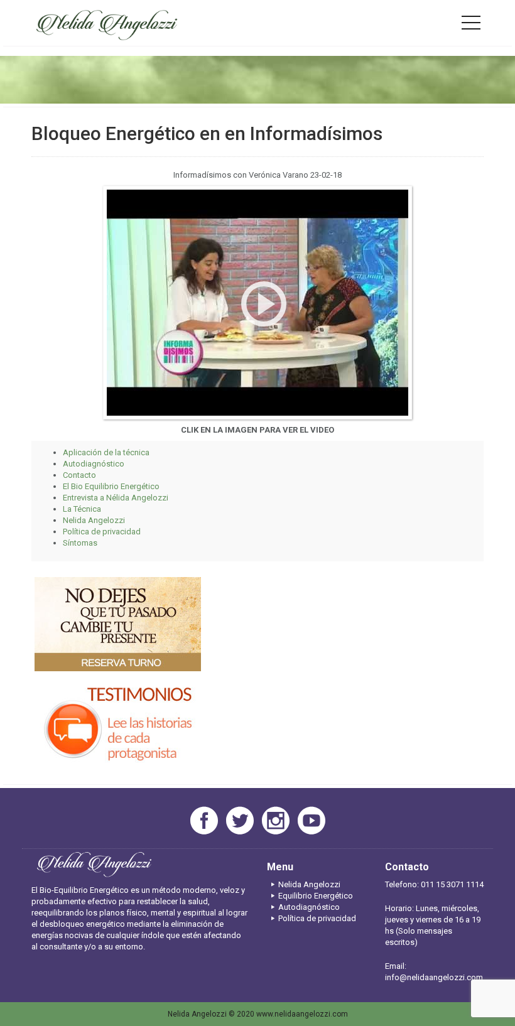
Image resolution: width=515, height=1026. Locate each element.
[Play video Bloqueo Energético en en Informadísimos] (257, 302)
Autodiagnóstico (93, 463)
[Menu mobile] (471, 25)
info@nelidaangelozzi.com (434, 977)
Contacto (79, 475)
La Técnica (82, 509)
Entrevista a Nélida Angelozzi (115, 497)
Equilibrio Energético (315, 895)
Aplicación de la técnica (106, 452)
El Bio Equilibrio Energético (111, 486)
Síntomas (80, 543)
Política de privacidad (102, 531)
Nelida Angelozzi (94, 520)
